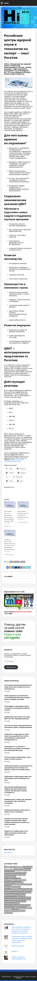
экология (22, 911)
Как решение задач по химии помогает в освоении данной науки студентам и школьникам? (22, 939)
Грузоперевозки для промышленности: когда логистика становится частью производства (18, 687)
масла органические (10, 884)
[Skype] (27, 567)
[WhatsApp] (24, 567)
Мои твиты (8, 852)
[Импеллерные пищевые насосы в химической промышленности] (23, 504)
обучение (28, 892)
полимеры (8, 899)
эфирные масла (8, 913)
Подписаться (11, 667)
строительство (24, 905)
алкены (20, 867)
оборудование (10, 890)
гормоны (24, 872)
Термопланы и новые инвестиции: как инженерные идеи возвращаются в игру (17, 778)
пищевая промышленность (24, 897)
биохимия (9, 872)
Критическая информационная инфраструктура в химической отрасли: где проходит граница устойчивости (15, 789)
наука (11, 562)
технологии (9, 908)
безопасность (18, 870)
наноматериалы (27, 884)
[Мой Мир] (13, 567)
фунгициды (7, 911)
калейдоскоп (12, 879)
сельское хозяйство (11, 905)
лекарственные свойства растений (13, 882)
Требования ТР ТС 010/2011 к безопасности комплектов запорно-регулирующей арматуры (17, 748)
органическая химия (14, 894)
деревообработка (10, 875)
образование (25, 889)
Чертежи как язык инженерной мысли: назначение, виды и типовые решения (18, 726)
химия (15, 910)
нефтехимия (16, 887)
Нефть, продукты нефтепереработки (19, 958)
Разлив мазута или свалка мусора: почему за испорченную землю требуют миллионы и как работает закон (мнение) (16, 821)
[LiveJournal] (18, 567)
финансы (30, 908)
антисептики (27, 867)
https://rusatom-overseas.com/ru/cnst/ (14, 460)
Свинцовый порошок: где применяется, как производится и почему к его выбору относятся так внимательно (18, 767)
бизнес (27, 869)
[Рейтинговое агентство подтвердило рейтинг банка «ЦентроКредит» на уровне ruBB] (10, 504)
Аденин (14, 951)
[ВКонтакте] (7, 567)
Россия (14, 867)
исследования (10, 877)
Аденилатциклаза (18, 946)
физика (23, 562)
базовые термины (8, 870)
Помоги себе (12, 636)
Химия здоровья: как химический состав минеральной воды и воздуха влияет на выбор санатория (17, 697)
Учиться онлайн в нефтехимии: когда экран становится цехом (17, 758)
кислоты (24, 880)
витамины (18, 872)
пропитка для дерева (11, 903)
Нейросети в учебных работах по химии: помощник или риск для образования (16, 833)
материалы (19, 884)
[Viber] (21, 567)
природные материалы (22, 899)
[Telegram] (29, 567)
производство (9, 901)
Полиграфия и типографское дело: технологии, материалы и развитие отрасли (17, 708)
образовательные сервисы (14, 892)
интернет (21, 875)
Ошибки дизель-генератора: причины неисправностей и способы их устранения (17, 801)
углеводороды (21, 908)
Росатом (16, 562)
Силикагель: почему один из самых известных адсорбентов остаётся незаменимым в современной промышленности (16, 737)
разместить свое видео (23, 612)
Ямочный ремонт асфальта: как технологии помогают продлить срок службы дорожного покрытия (21, 930)
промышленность (21, 901)
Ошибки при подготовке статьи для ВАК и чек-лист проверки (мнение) (17, 718)
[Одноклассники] (10, 567)
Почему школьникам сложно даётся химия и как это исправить (17, 811)
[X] (16, 567)
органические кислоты (10, 897)
